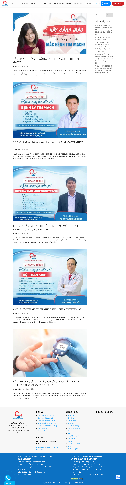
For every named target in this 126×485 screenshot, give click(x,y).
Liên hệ (68, 4)
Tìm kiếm (109, 15)
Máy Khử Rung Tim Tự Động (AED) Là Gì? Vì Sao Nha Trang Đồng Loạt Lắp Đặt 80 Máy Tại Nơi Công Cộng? (103, 30)
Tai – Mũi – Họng (73, 426)
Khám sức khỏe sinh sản (45, 418)
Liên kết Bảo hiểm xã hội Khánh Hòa (31, 472)
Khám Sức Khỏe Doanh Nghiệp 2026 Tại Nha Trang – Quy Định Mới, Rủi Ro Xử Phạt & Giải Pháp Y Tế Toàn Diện (104, 58)
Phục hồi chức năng (74, 436)
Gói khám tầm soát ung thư (47, 423)
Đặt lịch (106, 3)
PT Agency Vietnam (77, 483)
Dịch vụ (24, 3)
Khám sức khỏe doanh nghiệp (47, 426)
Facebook (37, 467)
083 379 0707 (118, 3)
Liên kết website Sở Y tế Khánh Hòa (31, 462)
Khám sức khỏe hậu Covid (46, 421)
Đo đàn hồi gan (73, 449)
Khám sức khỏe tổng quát (46, 415)
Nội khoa (71, 415)
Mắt (69, 433)
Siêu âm (70, 441)
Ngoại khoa (71, 418)
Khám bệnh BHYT (43, 428)
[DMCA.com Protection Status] (77, 479)
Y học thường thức (56, 3)
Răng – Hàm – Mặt (74, 428)
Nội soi (70, 446)
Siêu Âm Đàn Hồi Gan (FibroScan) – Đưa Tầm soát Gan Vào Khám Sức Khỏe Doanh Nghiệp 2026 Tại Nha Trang (103, 47)
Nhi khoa (71, 423)
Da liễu (70, 431)
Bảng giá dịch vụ (43, 431)
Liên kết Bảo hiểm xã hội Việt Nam (31, 464)
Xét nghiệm (71, 438)
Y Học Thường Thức (28, 389)
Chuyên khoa (35, 3)
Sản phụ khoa (72, 421)
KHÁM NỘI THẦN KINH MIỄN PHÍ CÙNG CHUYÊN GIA (48, 309)
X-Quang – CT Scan (74, 444)
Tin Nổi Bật (25, 66)
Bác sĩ (44, 4)
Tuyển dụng (77, 4)
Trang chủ (15, 3)
